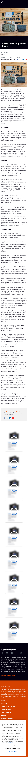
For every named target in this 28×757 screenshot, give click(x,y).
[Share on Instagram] (16, 653)
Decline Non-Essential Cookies (13, 748)
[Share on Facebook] (17, 59)
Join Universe (6, 712)
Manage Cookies (13, 751)
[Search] (13, 2)
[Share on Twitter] (20, 59)
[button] (25, 2)
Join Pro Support (6, 709)
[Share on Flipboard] (26, 59)
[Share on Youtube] (7, 653)
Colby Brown (5, 59)
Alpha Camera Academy (8, 706)
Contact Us (4, 703)
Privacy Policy (10, 742)
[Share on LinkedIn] (23, 59)
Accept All (12, 745)
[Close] (23, 722)
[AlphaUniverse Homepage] (2, 2)
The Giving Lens (11, 116)
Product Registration (7, 718)
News (4, 715)
